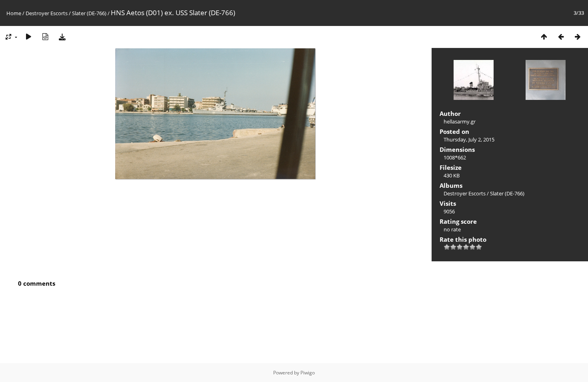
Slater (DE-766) (89, 13)
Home (13, 13)
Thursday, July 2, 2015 (469, 139)
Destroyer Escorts (47, 13)
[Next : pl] (577, 36)
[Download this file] (62, 36)
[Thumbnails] (544, 36)
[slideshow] (28, 36)
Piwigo (307, 372)
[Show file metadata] (45, 36)
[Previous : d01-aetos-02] (560, 36)
